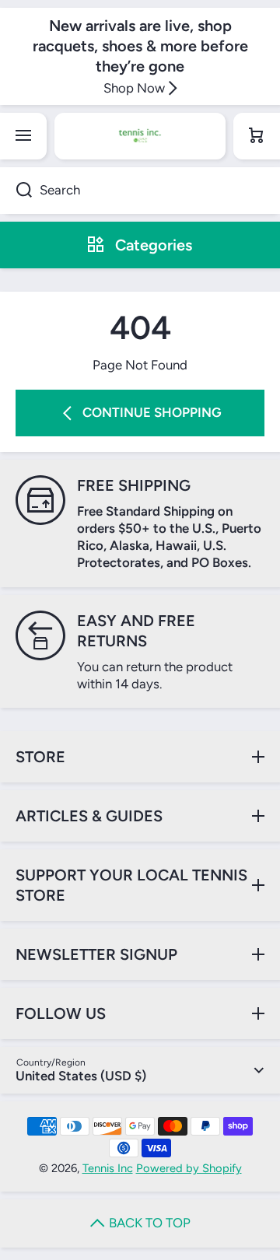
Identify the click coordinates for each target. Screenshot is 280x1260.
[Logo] (140, 136)
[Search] (16, 190)
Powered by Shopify (189, 1168)
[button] (256, 136)
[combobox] (140, 190)
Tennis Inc (107, 1168)
